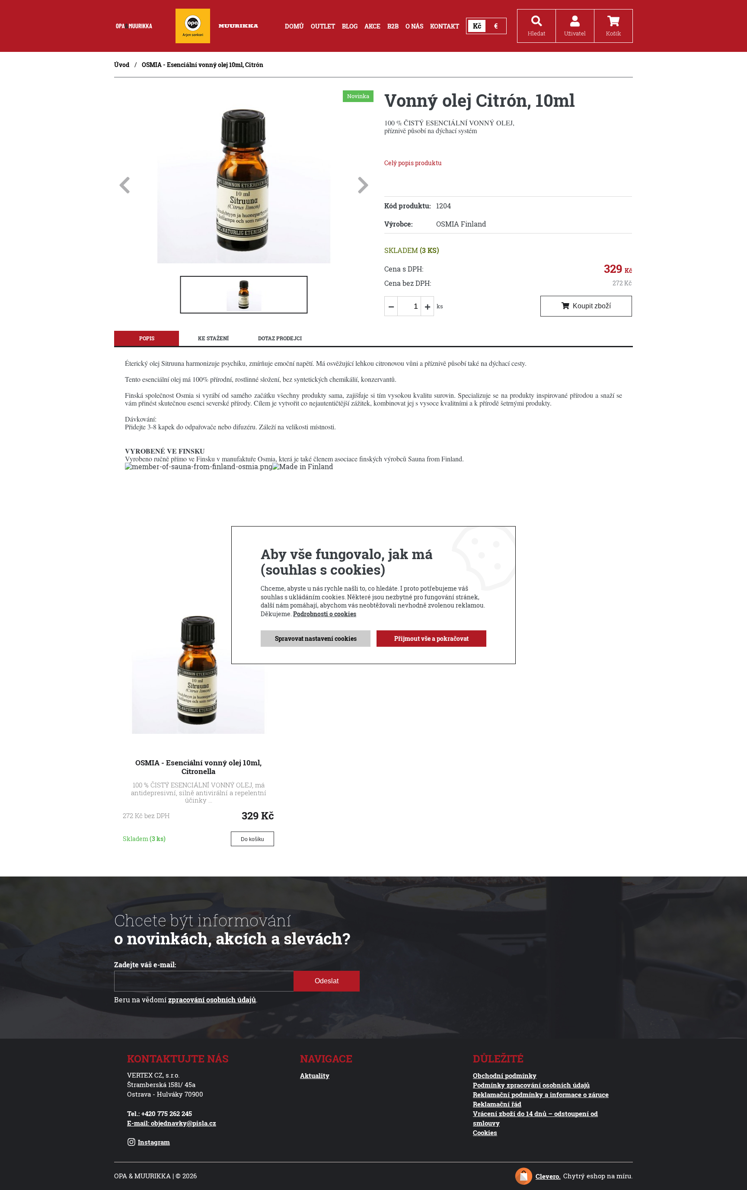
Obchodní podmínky (504, 1075)
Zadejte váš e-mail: (145, 965)
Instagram (154, 1142)
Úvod (121, 65)
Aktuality (314, 1075)
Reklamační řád (497, 1104)
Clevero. (548, 1176)
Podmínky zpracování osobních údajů (531, 1085)
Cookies (485, 1132)
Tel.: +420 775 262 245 (159, 1113)
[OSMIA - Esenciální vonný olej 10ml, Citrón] (244, 261)
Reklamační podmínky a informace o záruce (541, 1094)
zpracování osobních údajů (212, 999)
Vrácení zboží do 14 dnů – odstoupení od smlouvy (535, 1118)
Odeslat (326, 981)
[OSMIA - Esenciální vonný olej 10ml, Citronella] (198, 731)
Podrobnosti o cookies (324, 614)
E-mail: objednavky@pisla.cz (171, 1123)
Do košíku (252, 839)
